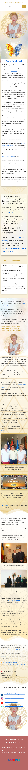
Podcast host (14, 71)
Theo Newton (5, 505)
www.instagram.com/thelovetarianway (14, 698)
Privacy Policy (5, 752)
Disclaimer (22, 752)
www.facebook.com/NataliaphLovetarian (14, 694)
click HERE (11, 212)
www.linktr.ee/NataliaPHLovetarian (14, 706)
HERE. (2, 430)
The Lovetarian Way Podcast (9, 662)
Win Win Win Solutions (14, 600)
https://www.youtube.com (11, 702)
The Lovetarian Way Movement (13, 649)
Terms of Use (13, 752)
